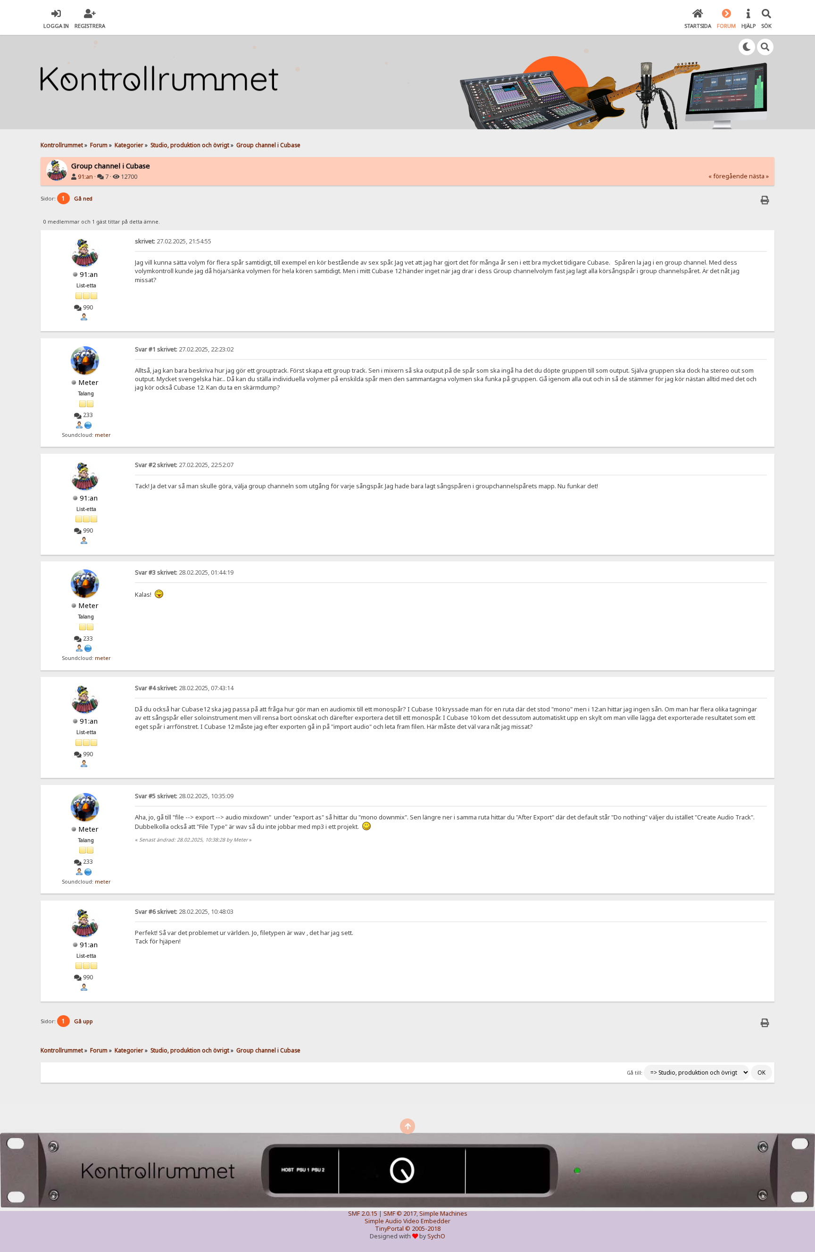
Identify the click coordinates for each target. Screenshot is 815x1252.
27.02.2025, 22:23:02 (184, 349)
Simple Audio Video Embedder (407, 1221)
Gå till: (634, 1072)
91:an (85, 177)
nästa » (759, 176)
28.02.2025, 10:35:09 (184, 796)
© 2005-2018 (423, 1229)
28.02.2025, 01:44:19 (184, 572)
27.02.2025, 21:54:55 (173, 241)
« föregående (728, 176)
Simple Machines (443, 1214)
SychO (436, 1236)
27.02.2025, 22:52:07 (184, 465)
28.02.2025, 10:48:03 (184, 912)
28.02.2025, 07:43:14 (184, 688)
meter (103, 435)
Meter (88, 382)
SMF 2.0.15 (362, 1214)
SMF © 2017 (399, 1214)
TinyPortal (389, 1229)
